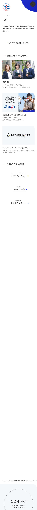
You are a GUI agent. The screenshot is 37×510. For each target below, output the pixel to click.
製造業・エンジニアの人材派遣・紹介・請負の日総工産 (15, 481)
